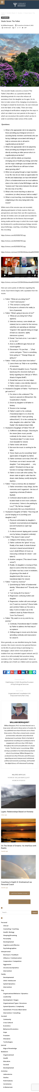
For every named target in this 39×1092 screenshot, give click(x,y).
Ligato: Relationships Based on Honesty (17, 812)
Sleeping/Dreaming (10, 935)
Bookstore (4, 1052)
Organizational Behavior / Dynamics (15, 993)
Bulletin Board (11, 13)
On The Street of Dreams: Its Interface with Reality (18, 847)
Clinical (5, 926)
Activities (4, 1071)
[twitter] (8, 672)
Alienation (6, 1039)
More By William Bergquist (19, 777)
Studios (20, 13)
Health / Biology (8, 932)
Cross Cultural (8, 1023)
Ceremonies (7, 1084)
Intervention (7, 971)
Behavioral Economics (10, 1029)
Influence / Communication (12, 958)
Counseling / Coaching (11, 929)
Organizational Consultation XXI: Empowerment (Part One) (19, 693)
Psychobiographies (9, 948)
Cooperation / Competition (12, 961)
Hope (5, 1032)
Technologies (8, 1042)
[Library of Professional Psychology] (19, 2)
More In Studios (18, 780)
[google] (12, 672)
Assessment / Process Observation (15, 1010)
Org (2, 990)
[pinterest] (19, 672)
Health (5, 1058)
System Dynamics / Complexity (13, 1006)
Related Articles (18, 774)
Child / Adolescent (9, 981)
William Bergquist (8, 25)
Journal (3, 1045)
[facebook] (5, 672)
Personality (7, 939)
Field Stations (8, 1081)
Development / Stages (10, 1000)
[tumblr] (27, 672)
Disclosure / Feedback (10, 955)
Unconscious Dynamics (11, 968)
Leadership (7, 997)
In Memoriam (7, 1087)
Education (6, 1061)
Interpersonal (6, 951)
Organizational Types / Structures (15, 1003)
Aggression (7, 964)
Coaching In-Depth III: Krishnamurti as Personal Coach (16, 883)
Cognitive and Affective (11, 945)
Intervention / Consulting (11, 1013)
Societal (4, 1016)
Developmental (8, 942)
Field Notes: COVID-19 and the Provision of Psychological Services (19, 682)
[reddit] (16, 672)
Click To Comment (19, 902)
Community (7, 1019)
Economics (7, 1026)
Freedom (6, 1035)
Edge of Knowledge (10, 1048)
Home (3, 13)
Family (3, 974)
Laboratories (7, 1074)
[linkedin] (23, 672)
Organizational (8, 1055)
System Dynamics (9, 984)
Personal (4, 922)
